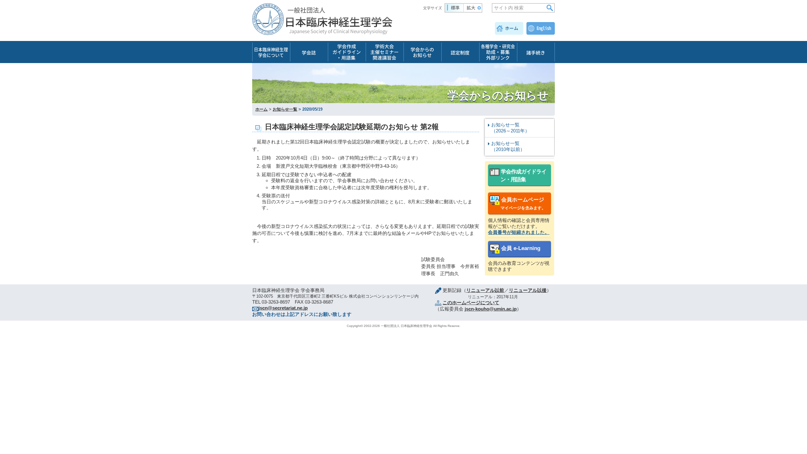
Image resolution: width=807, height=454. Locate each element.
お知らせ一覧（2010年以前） (508, 146)
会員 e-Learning (520, 248)
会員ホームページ (523, 203)
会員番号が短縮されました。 (518, 232)
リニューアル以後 (528, 290)
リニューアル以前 (485, 290)
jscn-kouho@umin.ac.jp (491, 308)
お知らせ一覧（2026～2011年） (510, 127)
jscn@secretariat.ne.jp (283, 308)
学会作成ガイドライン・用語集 (523, 176)
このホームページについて (471, 302)
